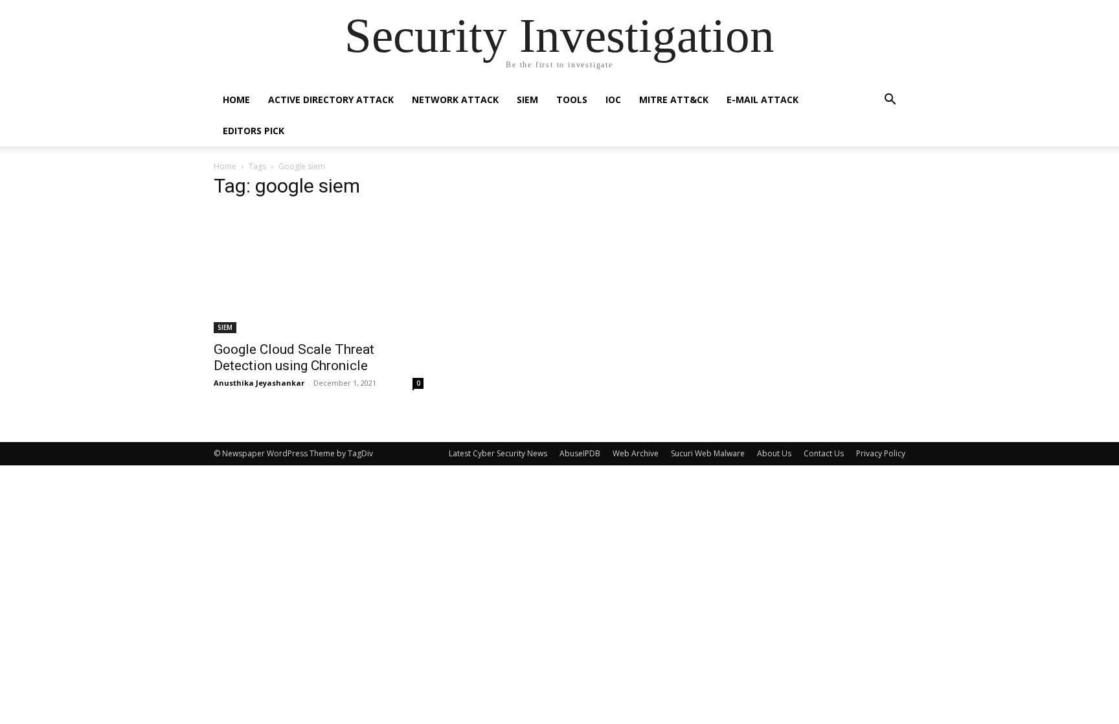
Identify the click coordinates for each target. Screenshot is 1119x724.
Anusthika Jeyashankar (259, 383)
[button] (889, 101)
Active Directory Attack (331, 99)
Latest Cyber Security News (498, 453)
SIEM (527, 99)
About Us (774, 453)
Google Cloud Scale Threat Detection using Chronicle (294, 357)
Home (236, 99)
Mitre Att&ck (673, 99)
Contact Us (824, 453)
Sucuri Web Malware (708, 453)
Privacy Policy (880, 453)
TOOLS (571, 99)
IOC (613, 99)
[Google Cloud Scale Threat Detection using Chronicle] (319, 272)
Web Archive (636, 453)
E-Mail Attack (762, 99)
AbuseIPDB (580, 453)
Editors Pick (253, 130)
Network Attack (455, 99)
